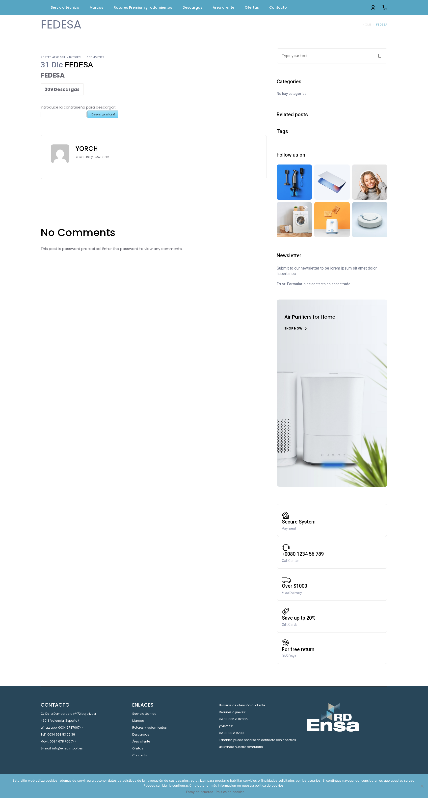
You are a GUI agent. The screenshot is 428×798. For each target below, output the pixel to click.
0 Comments (95, 57)
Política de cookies (230, 792)
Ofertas (137, 748)
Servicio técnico (144, 714)
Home (367, 25)
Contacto (139, 755)
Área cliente (141, 741)
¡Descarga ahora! (102, 114)
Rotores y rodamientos (149, 727)
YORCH (77, 57)
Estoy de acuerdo (199, 792)
